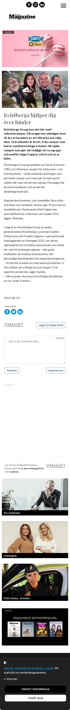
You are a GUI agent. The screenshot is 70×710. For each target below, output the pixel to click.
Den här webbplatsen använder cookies (29, 668)
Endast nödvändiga (35, 689)
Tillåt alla (35, 698)
